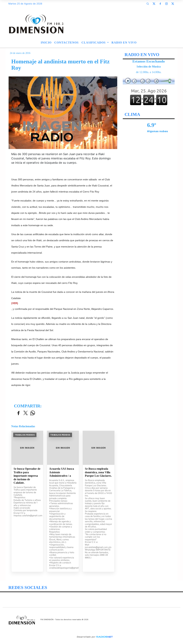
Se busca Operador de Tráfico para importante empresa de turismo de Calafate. (27, 475)
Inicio (46, 42)
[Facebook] (160, 4)
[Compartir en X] (25, 413)
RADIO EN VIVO (124, 42)
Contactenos (66, 42)
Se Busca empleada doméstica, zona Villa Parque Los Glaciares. (98, 472)
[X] (154, 4)
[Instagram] (167, 4)
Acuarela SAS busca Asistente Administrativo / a (61, 472)
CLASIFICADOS (94, 42)
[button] (148, 4)
